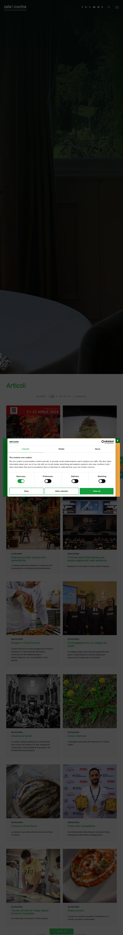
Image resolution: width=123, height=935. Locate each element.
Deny (26, 491)
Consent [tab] (25, 449)
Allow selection (61, 491)
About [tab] (97, 449)
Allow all (96, 491)
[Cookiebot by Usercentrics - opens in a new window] (103, 442)
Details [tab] (62, 449)
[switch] (48, 481)
